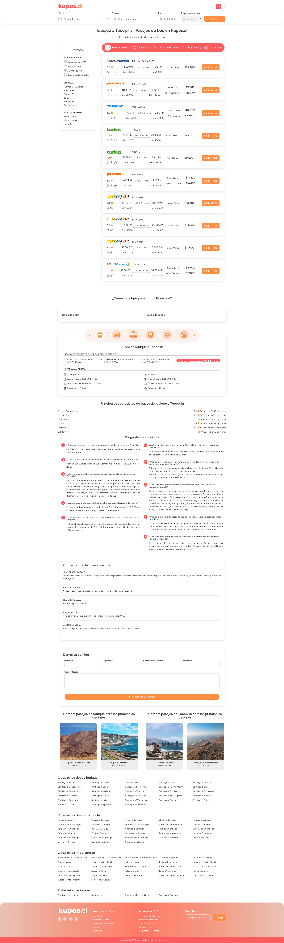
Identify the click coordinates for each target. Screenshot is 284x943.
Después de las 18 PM (78, 75)
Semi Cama (69, 124)
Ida (159, 13)
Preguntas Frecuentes (149, 931)
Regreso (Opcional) (191, 13)
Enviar (220, 918)
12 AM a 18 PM (75, 70)
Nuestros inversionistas (103, 923)
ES (219, 6)
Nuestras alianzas (100, 919)
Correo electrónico (153, 660)
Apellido (108, 660)
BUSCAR (214, 18)
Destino (116, 13)
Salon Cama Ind (71, 120)
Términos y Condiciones (149, 916)
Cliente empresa (146, 923)
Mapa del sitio (145, 927)
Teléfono (187, 660)
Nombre (68, 660)
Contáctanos (98, 931)
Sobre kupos (98, 916)
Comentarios (71, 671)
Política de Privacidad (148, 919)
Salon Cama (70, 116)
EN (223, 6)
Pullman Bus (69, 90)
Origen (61, 13)
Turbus (67, 98)
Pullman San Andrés (73, 86)
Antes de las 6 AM (77, 62)
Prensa (95, 927)
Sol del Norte (70, 105)
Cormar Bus (69, 94)
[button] (80, 19)
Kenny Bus (69, 101)
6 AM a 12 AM (74, 66)
